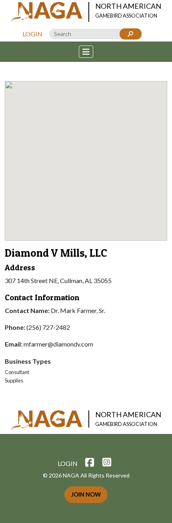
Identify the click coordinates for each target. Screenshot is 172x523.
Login (32, 34)
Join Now (86, 494)
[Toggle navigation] (86, 52)
